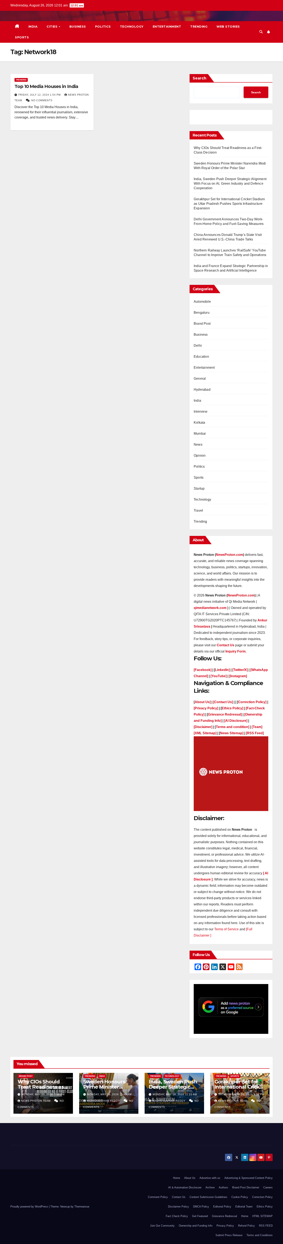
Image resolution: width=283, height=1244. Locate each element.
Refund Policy (246, 1225)
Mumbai (200, 433)
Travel (198, 510)
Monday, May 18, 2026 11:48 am (109, 1094)
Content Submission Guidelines (208, 1197)
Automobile (202, 301)
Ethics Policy (265, 1206)
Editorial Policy (222, 1206)
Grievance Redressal (224, 1216)
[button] (261, 32)
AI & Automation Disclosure (184, 1187)
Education (201, 356)
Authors (223, 1187)
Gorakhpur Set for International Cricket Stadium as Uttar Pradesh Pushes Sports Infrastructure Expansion (229, 203)
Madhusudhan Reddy (104, 1100)
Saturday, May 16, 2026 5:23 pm (241, 1094)
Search (199, 78)
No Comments (41, 100)
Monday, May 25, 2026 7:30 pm (43, 1094)
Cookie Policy (239, 1197)
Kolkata (199, 422)
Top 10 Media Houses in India (46, 86)
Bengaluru (201, 312)
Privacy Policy (225, 1225)
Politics (103, 26)
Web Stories (228, 26)
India (33, 26)
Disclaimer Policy (178, 1206)
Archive (210, 1187)
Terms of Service (226, 929)
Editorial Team (244, 1206)
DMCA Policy (201, 1206)
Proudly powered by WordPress (29, 1206)
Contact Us (178, 1197)
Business (77, 26)
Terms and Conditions (260, 1235)
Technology (132, 26)
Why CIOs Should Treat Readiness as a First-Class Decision (43, 1087)
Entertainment (167, 26)
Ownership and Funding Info (195, 1225)
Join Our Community (162, 1225)
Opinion (200, 455)
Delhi (198, 345)
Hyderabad (202, 389)
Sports (22, 37)
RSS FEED (266, 1225)
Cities (52, 26)
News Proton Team (36, 1100)
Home (176, 1177)
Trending (198, 26)
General (200, 378)
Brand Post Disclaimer (245, 1187)
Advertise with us (210, 1177)
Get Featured (200, 1216)
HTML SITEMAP (262, 1216)
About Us (189, 1177)
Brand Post (202, 323)
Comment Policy (158, 1197)
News (198, 444)
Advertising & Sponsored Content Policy (248, 1177)
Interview (200, 411)
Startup (199, 488)
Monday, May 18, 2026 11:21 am (175, 1094)
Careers (268, 1187)
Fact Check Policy (177, 1216)
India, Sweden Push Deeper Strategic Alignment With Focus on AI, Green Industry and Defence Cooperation (230, 183)
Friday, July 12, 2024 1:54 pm (40, 94)
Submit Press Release (228, 1235)
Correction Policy (262, 1197)
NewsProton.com (229, 554)
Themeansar (81, 1206)
